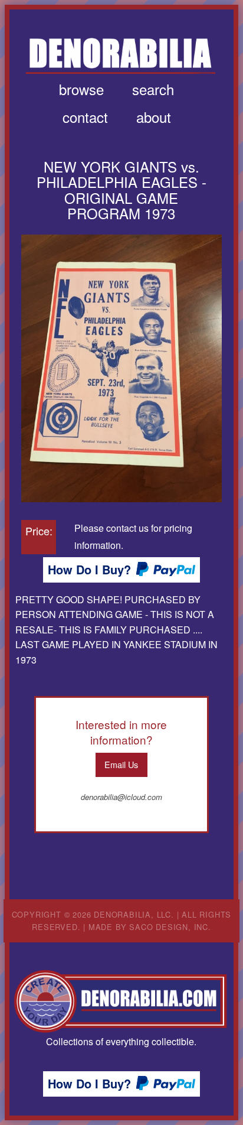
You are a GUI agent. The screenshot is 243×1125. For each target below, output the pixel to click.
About (153, 116)
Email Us (121, 764)
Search (153, 89)
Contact (85, 116)
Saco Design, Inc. (170, 926)
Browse (81, 89)
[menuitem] (81, 89)
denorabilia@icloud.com (121, 796)
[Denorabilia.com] (121, 1001)
